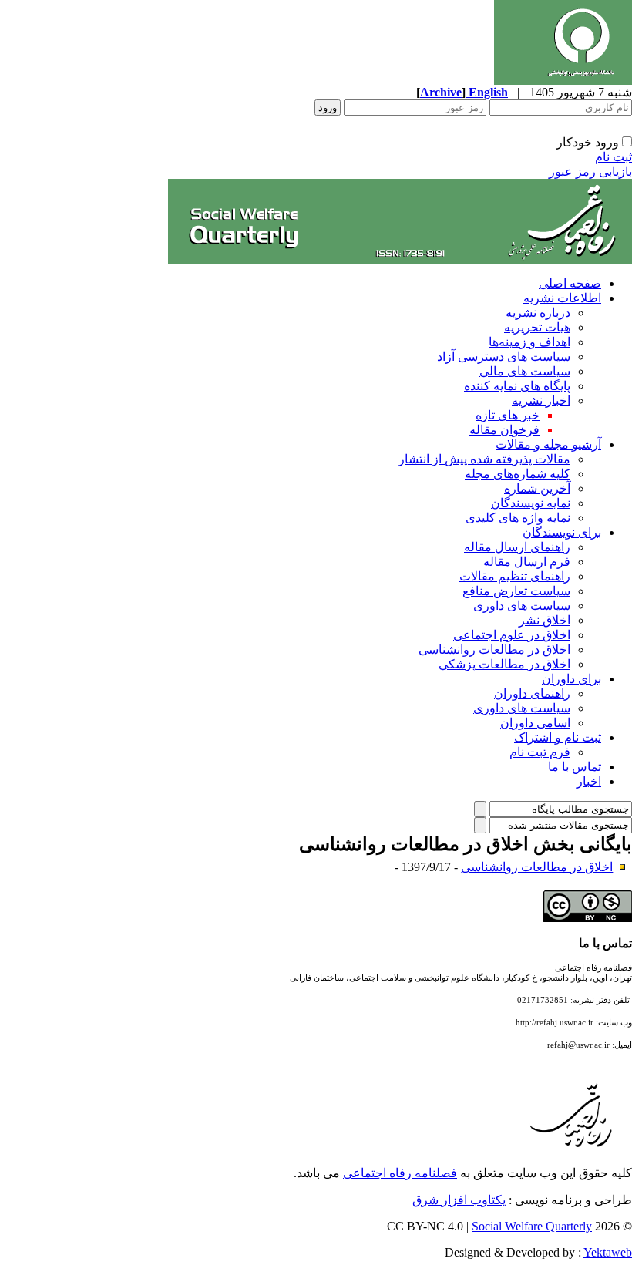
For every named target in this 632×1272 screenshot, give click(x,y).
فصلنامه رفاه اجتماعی (400, 1172)
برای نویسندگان (562, 532)
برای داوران (571, 678)
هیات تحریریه (537, 327)
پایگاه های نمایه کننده (517, 385)
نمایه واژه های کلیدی (518, 517)
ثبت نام (613, 156)
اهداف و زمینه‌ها (529, 341)
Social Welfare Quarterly (532, 1226)
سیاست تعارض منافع (516, 590)
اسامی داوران (535, 722)
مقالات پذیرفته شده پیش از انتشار (484, 459)
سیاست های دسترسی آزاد (503, 356)
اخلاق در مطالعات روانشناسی (494, 649)
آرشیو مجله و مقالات (548, 444)
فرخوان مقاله (504, 429)
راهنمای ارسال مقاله (517, 547)
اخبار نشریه (541, 400)
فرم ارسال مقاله (526, 561)
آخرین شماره (537, 488)
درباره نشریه (538, 312)
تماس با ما (574, 766)
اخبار (589, 781)
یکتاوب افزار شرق (459, 1199)
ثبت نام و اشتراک (557, 737)
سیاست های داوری (521, 605)
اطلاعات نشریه (562, 298)
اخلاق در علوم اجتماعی (511, 634)
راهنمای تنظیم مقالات (514, 576)
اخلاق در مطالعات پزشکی (504, 664)
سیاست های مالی (524, 371)
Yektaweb (607, 1252)
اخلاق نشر (544, 620)
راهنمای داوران (532, 693)
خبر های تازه (508, 415)
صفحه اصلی (570, 283)
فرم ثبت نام (539, 752)
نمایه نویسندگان (530, 503)
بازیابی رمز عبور (590, 171)
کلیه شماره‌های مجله (517, 473)
